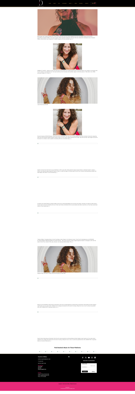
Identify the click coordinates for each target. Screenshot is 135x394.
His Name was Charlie (46, 175)
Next (96, 343)
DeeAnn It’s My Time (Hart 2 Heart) (51, 244)
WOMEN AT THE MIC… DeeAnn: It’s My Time (55, 41)
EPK (59, 3)
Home (50, 3)
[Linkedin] (95, 357)
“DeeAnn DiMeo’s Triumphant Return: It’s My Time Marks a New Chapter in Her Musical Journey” (67, 209)
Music (70, 3)
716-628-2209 (40, 361)
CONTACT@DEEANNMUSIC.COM (44, 359)
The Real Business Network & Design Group (67, 388)
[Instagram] (91, 357)
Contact (86, 3)
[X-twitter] (85, 357)
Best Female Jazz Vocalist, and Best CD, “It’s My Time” (59, 7)
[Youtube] (88, 357)
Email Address (84, 366)
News (76, 3)
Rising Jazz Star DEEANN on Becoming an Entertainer (58, 276)
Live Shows (64, 3)
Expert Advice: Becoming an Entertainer (53, 309)
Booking (81, 3)
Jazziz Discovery (44, 75)
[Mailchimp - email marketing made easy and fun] (93, 372)
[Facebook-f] (82, 357)
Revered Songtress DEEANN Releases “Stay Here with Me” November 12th (67, 107)
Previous (39, 343)
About (54, 3)
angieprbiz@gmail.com (44, 375)
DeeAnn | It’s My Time (46, 141)
